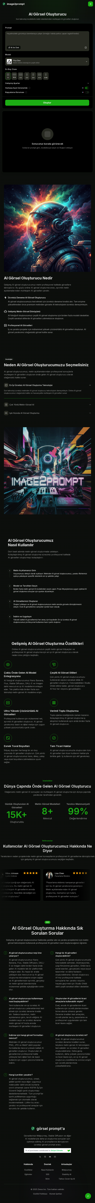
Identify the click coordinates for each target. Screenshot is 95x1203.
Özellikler (28, 1170)
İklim (47, 1179)
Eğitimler (28, 1174)
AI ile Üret (15, 47)
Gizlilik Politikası (40, 1194)
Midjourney (67, 1170)
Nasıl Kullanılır (47, 1170)
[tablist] (47, 596)
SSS (47, 1174)
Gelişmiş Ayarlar (12, 83)
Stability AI (66, 1174)
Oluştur (47, 102)
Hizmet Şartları (55, 1194)
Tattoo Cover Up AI (67, 1179)
